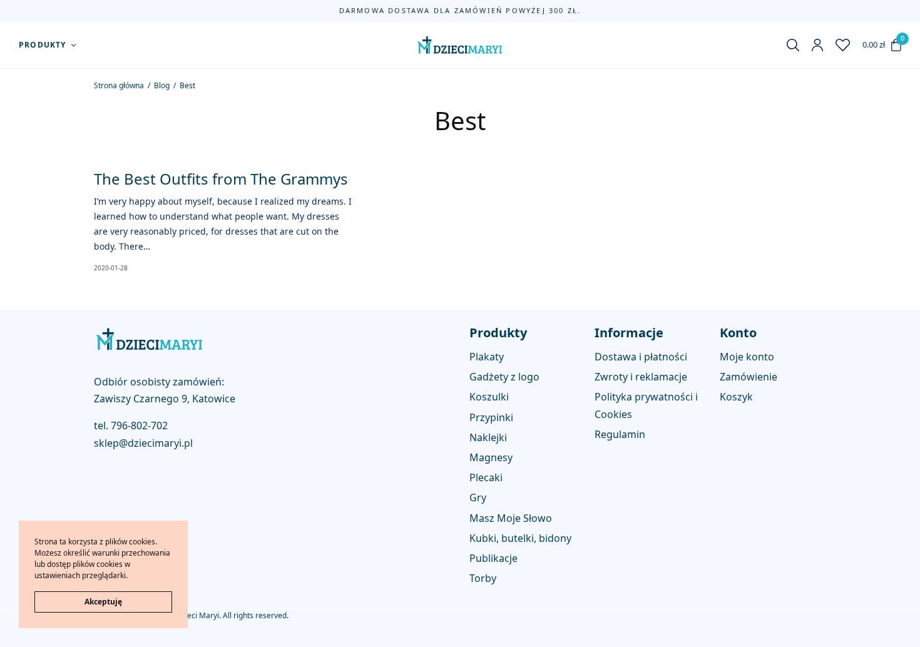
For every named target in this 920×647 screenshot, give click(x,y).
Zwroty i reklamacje (641, 377)
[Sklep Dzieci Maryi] (460, 45)
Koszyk (736, 397)
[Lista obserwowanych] (843, 45)
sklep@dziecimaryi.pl (143, 443)
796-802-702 (139, 426)
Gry (477, 498)
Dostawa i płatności (641, 357)
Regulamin (620, 434)
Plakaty (486, 357)
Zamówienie (748, 377)
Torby (482, 579)
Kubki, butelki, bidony (520, 538)
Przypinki (491, 417)
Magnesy (491, 457)
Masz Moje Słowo (510, 518)
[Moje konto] (817, 45)
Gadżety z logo (504, 377)
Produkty (42, 44)
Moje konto (747, 357)
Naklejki (488, 437)
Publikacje (493, 558)
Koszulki (489, 397)
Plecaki (486, 478)
